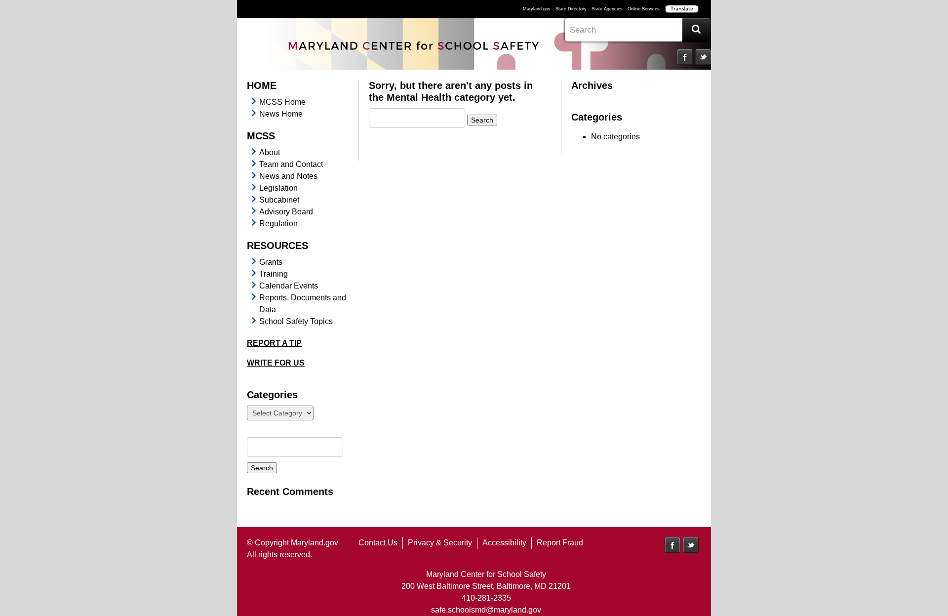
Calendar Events (288, 286)
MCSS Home (282, 102)
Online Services (644, 8)
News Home (281, 114)
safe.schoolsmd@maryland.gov (486, 610)
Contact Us (377, 542)
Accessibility (504, 542)
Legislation (278, 188)
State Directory (571, 8)
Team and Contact (291, 164)
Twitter (703, 57)
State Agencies (607, 8)
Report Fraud (560, 542)
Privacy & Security (440, 542)
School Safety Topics (296, 321)
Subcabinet (279, 200)
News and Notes (288, 176)
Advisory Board (286, 211)
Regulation (278, 223)
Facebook (685, 57)
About (269, 152)
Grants (270, 262)
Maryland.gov (537, 8)
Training (273, 274)
